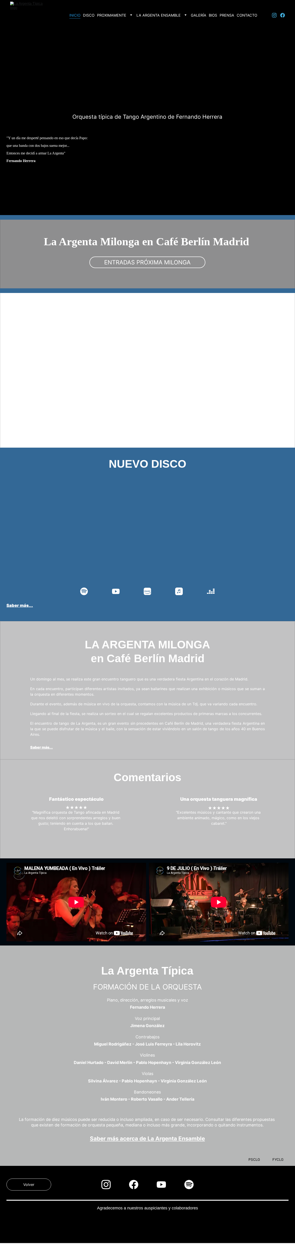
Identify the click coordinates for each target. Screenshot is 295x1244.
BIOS (213, 15)
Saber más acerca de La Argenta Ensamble (147, 1138)
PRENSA (227, 15)
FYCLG (277, 1159)
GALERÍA (198, 15)
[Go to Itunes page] (181, 591)
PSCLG (254, 1159)
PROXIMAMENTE (111, 15)
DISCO (88, 15)
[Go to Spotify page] (86, 591)
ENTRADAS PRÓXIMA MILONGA (147, 262)
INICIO (74, 15)
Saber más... (35, 412)
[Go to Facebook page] (282, 15)
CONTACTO (247, 15)
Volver (28, 1184)
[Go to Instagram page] (276, 15)
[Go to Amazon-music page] (150, 591)
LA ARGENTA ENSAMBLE (158, 15)
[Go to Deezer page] (211, 591)
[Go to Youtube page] (118, 591)
